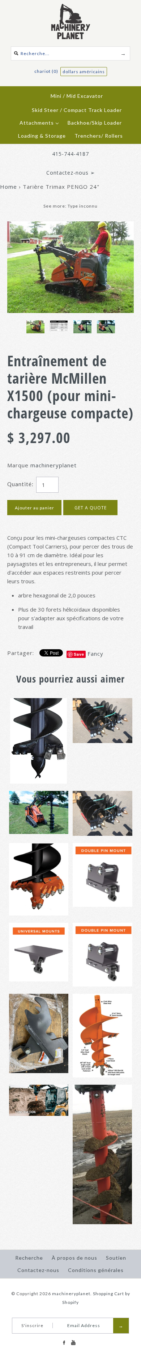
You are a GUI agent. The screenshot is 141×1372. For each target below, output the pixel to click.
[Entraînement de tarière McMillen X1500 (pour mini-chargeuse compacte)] (70, 225)
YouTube (73, 1343)
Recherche (29, 1258)
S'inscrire (32, 1325)
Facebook (64, 1343)
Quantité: (20, 484)
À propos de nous (74, 1258)
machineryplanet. (72, 1293)
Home (8, 186)
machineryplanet (53, 465)
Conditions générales (96, 1270)
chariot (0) (46, 71)
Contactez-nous (38, 1270)
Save (79, 654)
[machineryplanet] (70, 8)
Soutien (116, 1258)
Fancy (95, 653)
